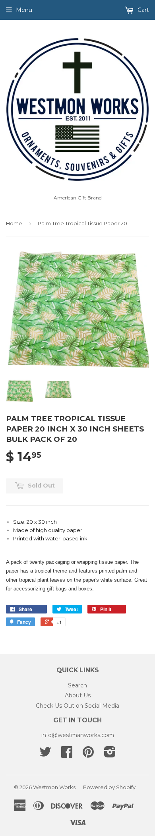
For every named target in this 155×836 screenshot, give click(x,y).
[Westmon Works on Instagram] (110, 754)
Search (77, 685)
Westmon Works (54, 787)
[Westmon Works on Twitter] (45, 754)
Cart (142, 10)
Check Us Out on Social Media (77, 705)
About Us (78, 695)
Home (14, 223)
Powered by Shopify (109, 787)
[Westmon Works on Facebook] (67, 754)
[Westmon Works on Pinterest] (88, 754)
